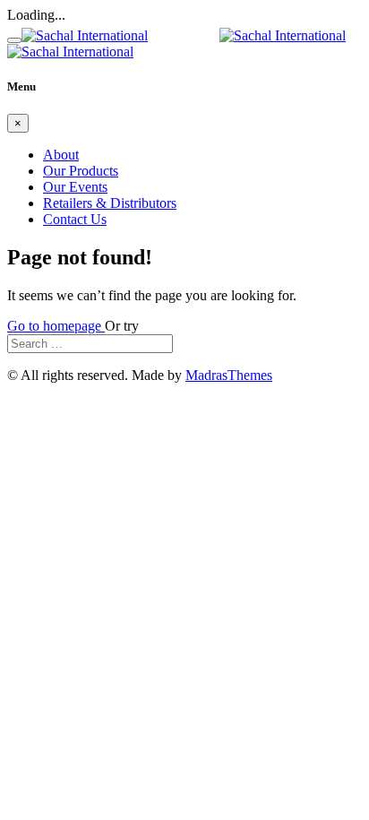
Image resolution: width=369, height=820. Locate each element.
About (61, 154)
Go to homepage (56, 325)
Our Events (75, 186)
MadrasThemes (228, 375)
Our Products (80, 170)
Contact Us (75, 219)
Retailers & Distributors (109, 203)
